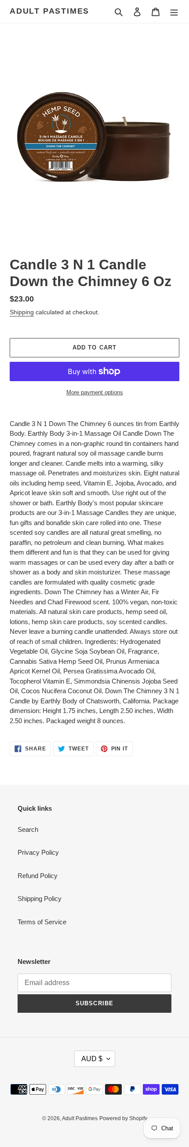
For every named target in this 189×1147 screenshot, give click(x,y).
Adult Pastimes (49, 11)
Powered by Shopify (123, 1118)
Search (28, 829)
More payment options (94, 392)
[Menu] (174, 11)
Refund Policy (38, 875)
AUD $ (91, 1058)
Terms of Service (42, 922)
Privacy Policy (38, 852)
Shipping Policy (40, 898)
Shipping (22, 312)
